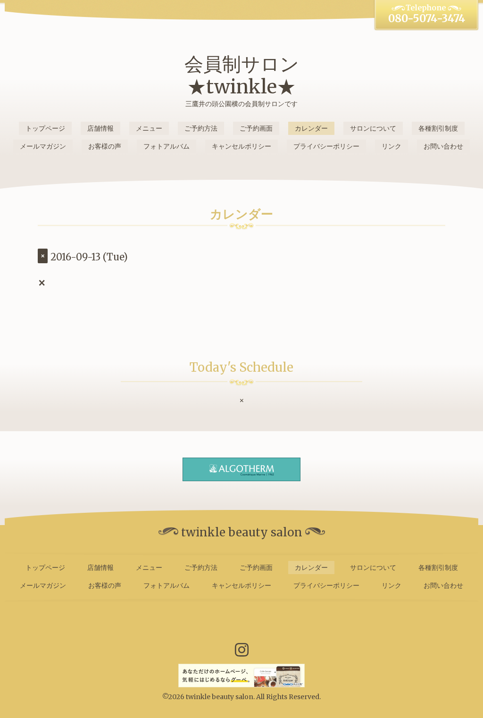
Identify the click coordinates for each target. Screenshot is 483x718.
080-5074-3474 (426, 18)
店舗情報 (100, 128)
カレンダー (311, 128)
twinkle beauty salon (219, 697)
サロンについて (373, 128)
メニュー (149, 128)
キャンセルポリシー (241, 146)
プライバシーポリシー (326, 146)
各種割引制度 (438, 128)
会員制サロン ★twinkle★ (241, 75)
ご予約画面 (256, 128)
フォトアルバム (166, 146)
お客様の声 (104, 146)
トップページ (45, 128)
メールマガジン (43, 146)
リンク (391, 146)
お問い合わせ (443, 146)
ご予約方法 (200, 128)
